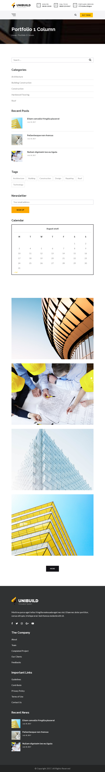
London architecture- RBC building (42, 501)
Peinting (35, 309)
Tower (30, 440)
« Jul (15, 272)
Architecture (17, 76)
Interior (22, 375)
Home (14, 35)
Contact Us (16, 702)
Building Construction (21, 82)
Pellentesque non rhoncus (40, 135)
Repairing (69, 178)
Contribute (16, 685)
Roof (13, 100)
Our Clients (16, 656)
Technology (18, 184)
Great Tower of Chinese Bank (38, 370)
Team (13, 645)
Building (31, 178)
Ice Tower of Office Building (37, 436)
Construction (17, 88)
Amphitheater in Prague (35, 305)
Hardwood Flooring (20, 94)
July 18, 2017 (31, 122)
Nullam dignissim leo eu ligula (42, 152)
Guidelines (16, 679)
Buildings (23, 506)
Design (58, 178)
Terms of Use (17, 696)
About (14, 639)
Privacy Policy (18, 691)
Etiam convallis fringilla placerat (43, 119)
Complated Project (20, 651)
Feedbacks (16, 662)
